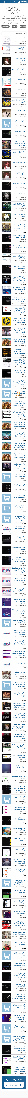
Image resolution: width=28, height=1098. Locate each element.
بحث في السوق (18, 33)
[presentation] (2, 26)
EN (1, 2)
